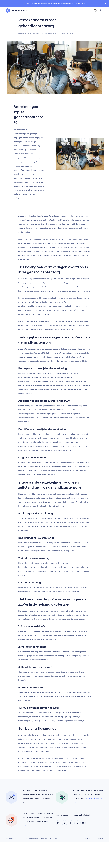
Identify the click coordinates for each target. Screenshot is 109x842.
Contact (24, 838)
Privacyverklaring (55, 838)
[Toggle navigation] (95, 10)
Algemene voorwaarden (38, 838)
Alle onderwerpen (12, 838)
